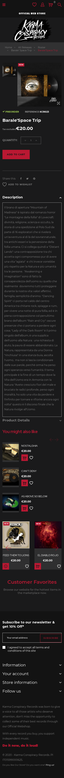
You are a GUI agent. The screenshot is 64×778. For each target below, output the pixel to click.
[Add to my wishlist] (31, 457)
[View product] (5, 566)
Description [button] (12, 197)
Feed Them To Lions (16, 555)
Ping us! (50, 765)
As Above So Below (34, 496)
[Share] (21, 178)
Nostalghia (29, 446)
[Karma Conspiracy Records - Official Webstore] (32, 30)
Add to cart (16, 154)
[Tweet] (27, 178)
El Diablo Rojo (48, 555)
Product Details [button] (16, 420)
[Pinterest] (34, 178)
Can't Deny (28, 471)
